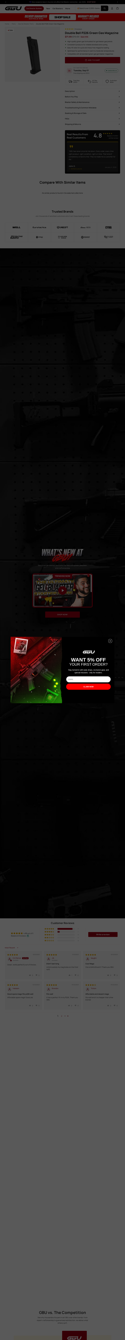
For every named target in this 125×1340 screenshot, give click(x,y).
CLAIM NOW (88, 687)
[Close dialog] (110, 641)
